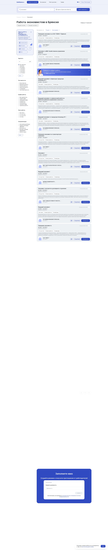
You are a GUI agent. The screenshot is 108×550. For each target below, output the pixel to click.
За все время (55, 30)
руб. (30, 61)
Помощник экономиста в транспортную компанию (49, 135)
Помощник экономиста (45, 225)
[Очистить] (50, 9)
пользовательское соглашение (69, 495)
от (19, 61)
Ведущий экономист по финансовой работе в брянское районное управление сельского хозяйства (51, 99)
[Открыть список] (52, 9)
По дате (47, 30)
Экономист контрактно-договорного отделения (52, 188)
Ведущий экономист (44, 171)
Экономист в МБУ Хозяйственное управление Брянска (51, 52)
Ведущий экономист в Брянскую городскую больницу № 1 (51, 79)
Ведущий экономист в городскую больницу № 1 (52, 117)
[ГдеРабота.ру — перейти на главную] (20, 2)
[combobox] (35, 9)
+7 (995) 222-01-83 (49, 73)
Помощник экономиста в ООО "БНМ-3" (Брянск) (52, 34)
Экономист (41, 153)
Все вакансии (43, 2)
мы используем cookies (88, 546)
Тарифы (62, 2)
